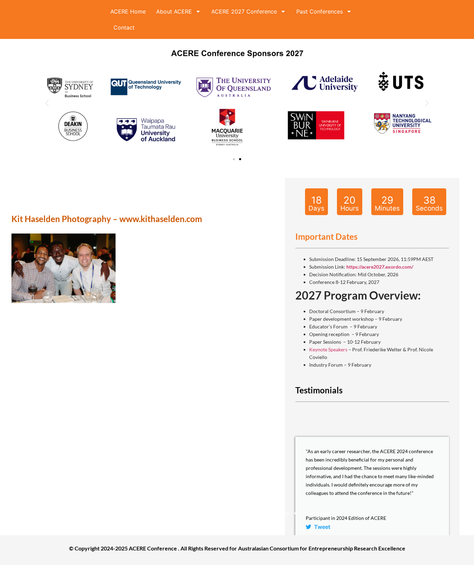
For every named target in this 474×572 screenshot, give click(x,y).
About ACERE (174, 11)
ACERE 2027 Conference (244, 11)
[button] (47, 103)
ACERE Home (128, 11)
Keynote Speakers (328, 349)
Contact (124, 27)
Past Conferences (319, 11)
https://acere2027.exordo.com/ (379, 267)
